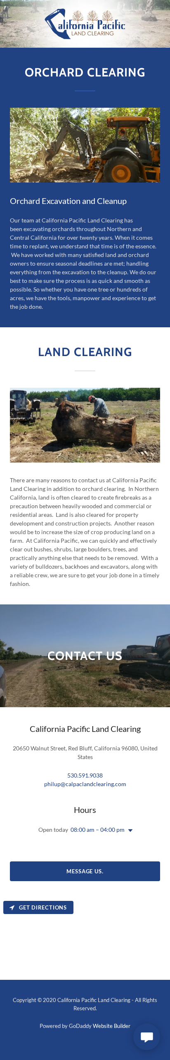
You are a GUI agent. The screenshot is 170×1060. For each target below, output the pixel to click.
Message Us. (85, 871)
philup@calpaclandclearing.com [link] (85, 783)
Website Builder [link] (111, 1026)
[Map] (85, 939)
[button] (128, 830)
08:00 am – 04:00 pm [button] (98, 829)
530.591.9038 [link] (85, 775)
